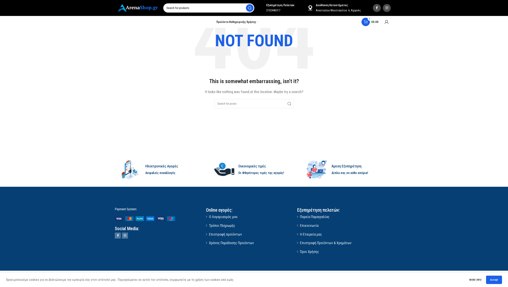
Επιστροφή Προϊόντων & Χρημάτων (326, 243)
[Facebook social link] (377, 8)
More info (475, 279)
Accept (494, 279)
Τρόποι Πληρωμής (222, 225)
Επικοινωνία (309, 225)
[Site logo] (138, 8)
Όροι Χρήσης (309, 252)
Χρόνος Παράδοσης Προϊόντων (231, 243)
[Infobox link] (161, 170)
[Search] (250, 8)
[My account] (386, 22)
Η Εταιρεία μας (311, 234)
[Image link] (145, 218)
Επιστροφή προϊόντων (225, 234)
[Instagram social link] (387, 8)
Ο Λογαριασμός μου (223, 217)
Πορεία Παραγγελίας (315, 217)
